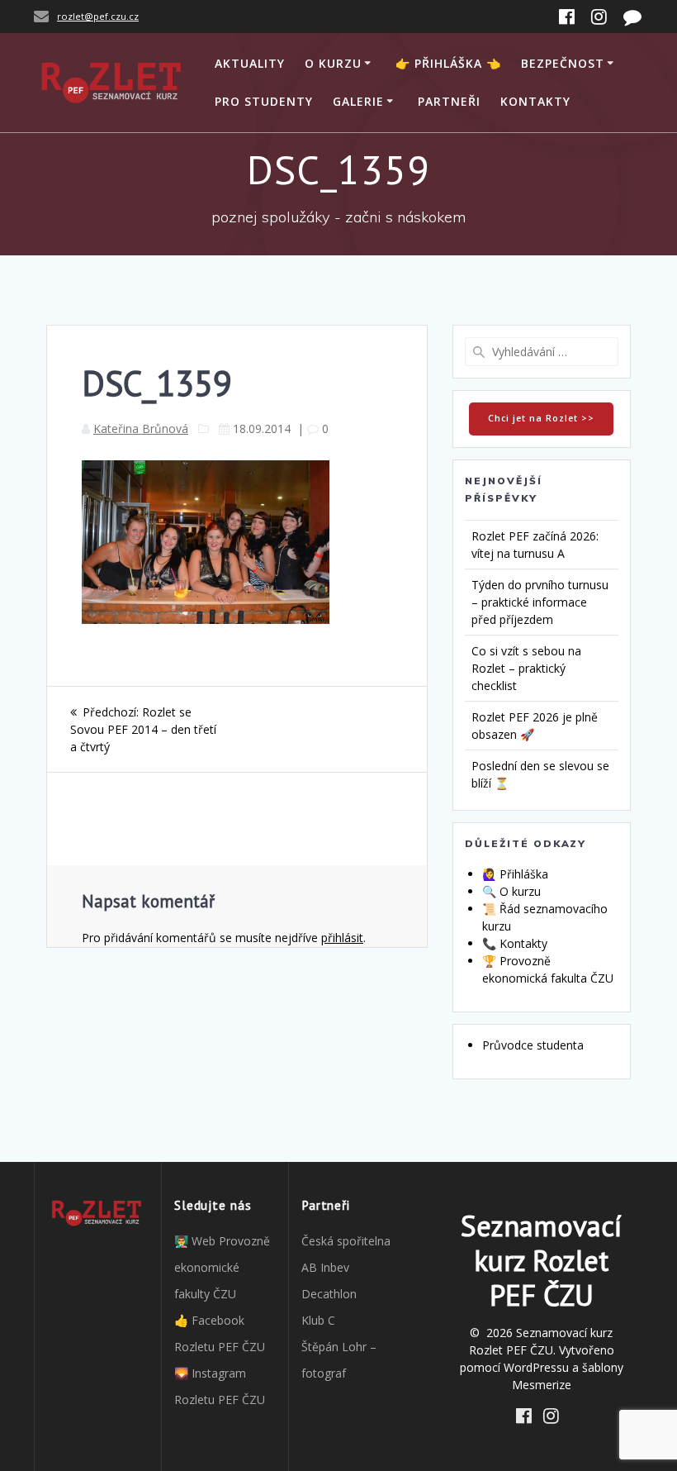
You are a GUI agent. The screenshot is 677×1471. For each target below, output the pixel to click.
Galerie (358, 101)
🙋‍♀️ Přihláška (515, 874)
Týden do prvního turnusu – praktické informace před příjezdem (539, 602)
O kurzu (333, 63)
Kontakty (535, 101)
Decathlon (329, 1294)
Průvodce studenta (533, 1045)
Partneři (449, 101)
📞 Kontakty (514, 943)
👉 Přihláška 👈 (448, 63)
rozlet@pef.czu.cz (98, 16)
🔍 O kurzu (511, 891)
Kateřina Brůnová (140, 428)
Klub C (318, 1320)
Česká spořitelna (346, 1241)
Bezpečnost (562, 63)
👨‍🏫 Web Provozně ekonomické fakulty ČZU (222, 1267)
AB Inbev (325, 1267)
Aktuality (250, 63)
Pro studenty (264, 101)
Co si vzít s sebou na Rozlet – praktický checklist (526, 668)
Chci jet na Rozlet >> (541, 418)
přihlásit (342, 937)
